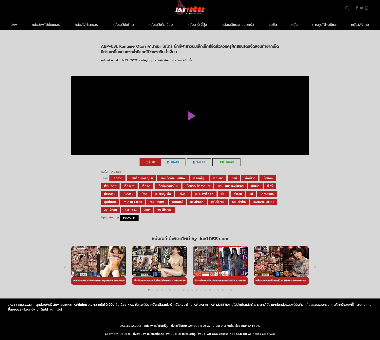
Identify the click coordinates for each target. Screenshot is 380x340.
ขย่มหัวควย (217, 202)
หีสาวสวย (109, 194)
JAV (14, 24)
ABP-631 (130, 210)
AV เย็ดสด (110, 210)
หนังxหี (183, 194)
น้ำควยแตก (267, 194)
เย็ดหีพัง (268, 178)
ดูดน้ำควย (110, 202)
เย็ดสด (146, 186)
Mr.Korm (129, 217)
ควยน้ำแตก (196, 202)
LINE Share (226, 162)
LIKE (151, 162)
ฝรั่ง (294, 24)
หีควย (144, 194)
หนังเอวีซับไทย (123, 24)
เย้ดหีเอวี (218, 178)
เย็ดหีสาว (249, 178)
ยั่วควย (238, 194)
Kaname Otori (263, 202)
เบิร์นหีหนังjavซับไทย (231, 186)
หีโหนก (255, 186)
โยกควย (117, 178)
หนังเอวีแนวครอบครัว (238, 24)
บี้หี (251, 194)
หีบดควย (128, 194)
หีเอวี (270, 186)
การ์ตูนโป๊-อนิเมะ (324, 24)
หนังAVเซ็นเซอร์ (86, 24)
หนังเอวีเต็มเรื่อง (160, 24)
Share (174, 162)
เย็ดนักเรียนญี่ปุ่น (168, 186)
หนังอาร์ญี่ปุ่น (197, 24)
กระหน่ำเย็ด (239, 202)
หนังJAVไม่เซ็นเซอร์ (46, 24)
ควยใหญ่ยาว (156, 202)
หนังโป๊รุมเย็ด (163, 194)
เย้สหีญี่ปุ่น (199, 178)
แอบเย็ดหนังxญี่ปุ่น (141, 178)
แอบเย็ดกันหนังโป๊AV (173, 178)
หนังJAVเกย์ (360, 24)
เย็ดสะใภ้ (129, 186)
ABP (147, 210)
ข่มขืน (273, 24)
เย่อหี (234, 178)
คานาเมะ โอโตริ (133, 202)
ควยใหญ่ (177, 202)
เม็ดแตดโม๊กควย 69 (198, 186)
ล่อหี (223, 194)
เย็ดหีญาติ (110, 186)
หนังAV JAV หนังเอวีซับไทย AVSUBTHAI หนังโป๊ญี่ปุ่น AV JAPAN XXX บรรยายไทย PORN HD (189, 334)
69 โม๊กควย (164, 210)
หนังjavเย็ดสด (204, 194)
